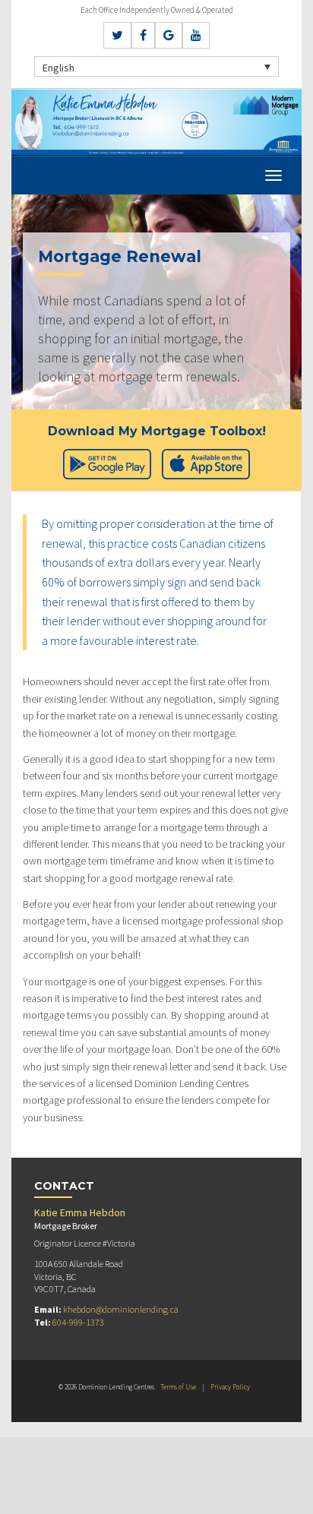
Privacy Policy (230, 1387)
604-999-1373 (78, 1322)
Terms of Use (178, 1387)
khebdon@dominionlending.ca (121, 1309)
